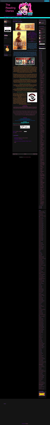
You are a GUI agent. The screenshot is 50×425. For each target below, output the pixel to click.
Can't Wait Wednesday (41, 274)
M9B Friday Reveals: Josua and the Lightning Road (42, 144)
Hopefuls (40, 308)
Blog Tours (40, 254)
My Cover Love (40, 328)
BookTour (40, 270)
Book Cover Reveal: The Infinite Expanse (42, 87)
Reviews (22, 17)
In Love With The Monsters (41, 309)
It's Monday (40, 310)
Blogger (27, 423)
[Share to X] (25, 131)
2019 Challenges (40, 231)
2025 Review (40, 242)
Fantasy (40, 293)
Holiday (40, 307)
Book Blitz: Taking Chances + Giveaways (42, 150)
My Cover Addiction (41, 327)
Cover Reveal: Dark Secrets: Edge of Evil (42, 78)
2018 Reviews (40, 230)
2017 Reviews (40, 228)
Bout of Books (40, 271)
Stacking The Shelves (41, 358)
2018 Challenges (40, 229)
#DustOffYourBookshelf (41, 212)
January (41, 205)
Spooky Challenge (41, 357)
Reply (15, 142)
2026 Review (40, 243)
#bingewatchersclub (41, 211)
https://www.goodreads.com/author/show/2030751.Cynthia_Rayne (25, 120)
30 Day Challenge (41, 244)
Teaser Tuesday (41, 126)
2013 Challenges (40, 218)
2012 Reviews (40, 217)
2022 (40, 55)
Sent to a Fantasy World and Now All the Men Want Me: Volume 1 (41, 38)
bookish (40, 266)
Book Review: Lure (42, 147)
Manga (39, 317)
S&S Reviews (40, 353)
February (41, 71)
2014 (40, 206)
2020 (40, 57)
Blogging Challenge (41, 257)
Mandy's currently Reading (42, 28)
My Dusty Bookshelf (42, 91)
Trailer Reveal (40, 378)
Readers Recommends (41, 343)
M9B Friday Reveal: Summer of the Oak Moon (42, 175)
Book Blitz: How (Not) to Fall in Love (41, 188)
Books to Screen (40, 269)
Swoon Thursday (40, 365)
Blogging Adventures (41, 256)
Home (5, 17)
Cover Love (40, 282)
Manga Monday (40, 318)
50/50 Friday (40, 245)
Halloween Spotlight (41, 306)
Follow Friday (41, 115)
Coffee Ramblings (41, 277)
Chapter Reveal (40, 275)
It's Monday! (40, 311)
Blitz (16, 132)
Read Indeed (40, 341)
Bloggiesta (40, 255)
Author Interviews (27, 17)
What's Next (40, 385)
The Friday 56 (40, 374)
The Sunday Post (42, 167)
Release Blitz (40, 345)
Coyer (39, 284)
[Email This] (24, 131)
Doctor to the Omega (41, 35)
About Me (9, 17)
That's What (40, 373)
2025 (40, 52)
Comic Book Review (41, 280)
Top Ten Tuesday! (42, 127)
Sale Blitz (40, 354)
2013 (40, 207)
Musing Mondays (42, 104)
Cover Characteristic (41, 281)
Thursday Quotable (41, 376)
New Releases (40, 330)
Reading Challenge (41, 344)
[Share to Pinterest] (26, 131)
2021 (40, 56)
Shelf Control (40, 356)
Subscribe (7, 30)
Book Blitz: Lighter (42, 90)
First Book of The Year (41, 295)
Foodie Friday (40, 298)
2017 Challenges (40, 227)
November (41, 63)
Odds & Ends (40, 331)
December (41, 62)
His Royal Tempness (41, 41)
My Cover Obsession (41, 329)
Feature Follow (40, 294)
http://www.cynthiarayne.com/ (30, 114)
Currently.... (40, 285)
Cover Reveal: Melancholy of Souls (41, 191)
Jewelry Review (40, 312)
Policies (18, 17)
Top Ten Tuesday (40, 377)
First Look (40, 296)
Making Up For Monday (41, 316)
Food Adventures (40, 297)
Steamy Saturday (40, 359)
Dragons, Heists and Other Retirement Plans (42, 33)
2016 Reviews (40, 226)
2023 (40, 54)
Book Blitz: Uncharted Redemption (41, 98)
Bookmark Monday (41, 268)
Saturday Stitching (41, 355)
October (41, 64)
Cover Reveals (40, 283)
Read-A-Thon (40, 342)
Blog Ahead (40, 253)
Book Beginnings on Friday (42, 258)
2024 (40, 53)
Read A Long (40, 340)
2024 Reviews (40, 240)
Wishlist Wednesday (42, 178)
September (41, 65)
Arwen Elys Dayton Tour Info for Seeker (42, 172)
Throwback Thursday (41, 375)
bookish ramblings (41, 267)
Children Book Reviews (41, 276)
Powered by (6, 32)
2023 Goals (13, 17)
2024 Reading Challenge (42, 21)
